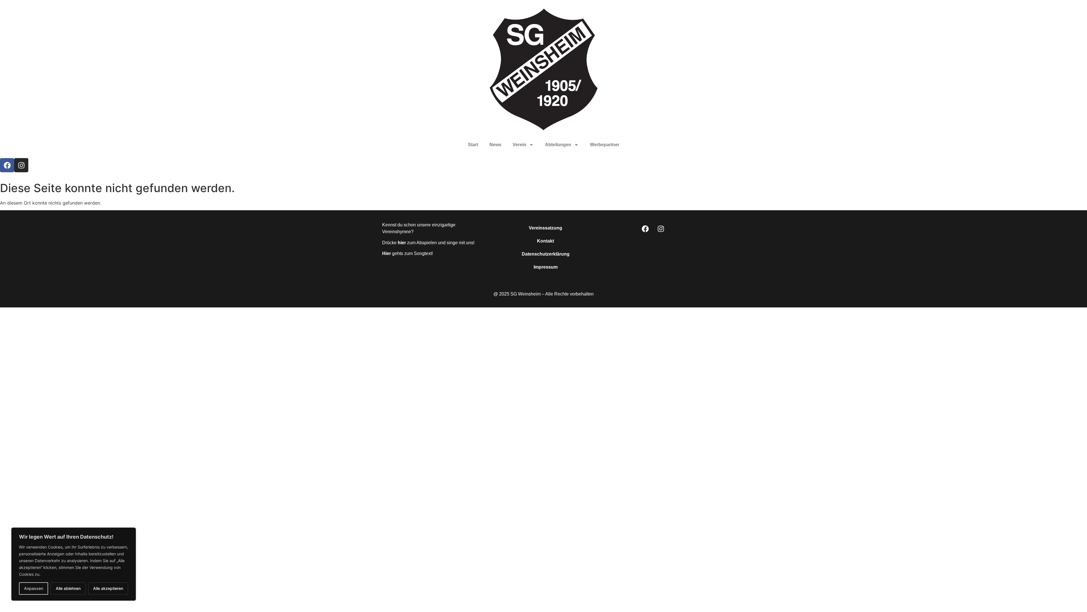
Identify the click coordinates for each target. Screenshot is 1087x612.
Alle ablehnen (68, 588)
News (495, 144)
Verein (519, 144)
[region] (73, 564)
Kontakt (545, 241)
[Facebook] (7, 165)
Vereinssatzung (545, 228)
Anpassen (33, 588)
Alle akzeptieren (108, 588)
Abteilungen (558, 144)
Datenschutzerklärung (546, 254)
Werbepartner (604, 144)
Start (473, 144)
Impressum (546, 267)
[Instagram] (21, 165)
